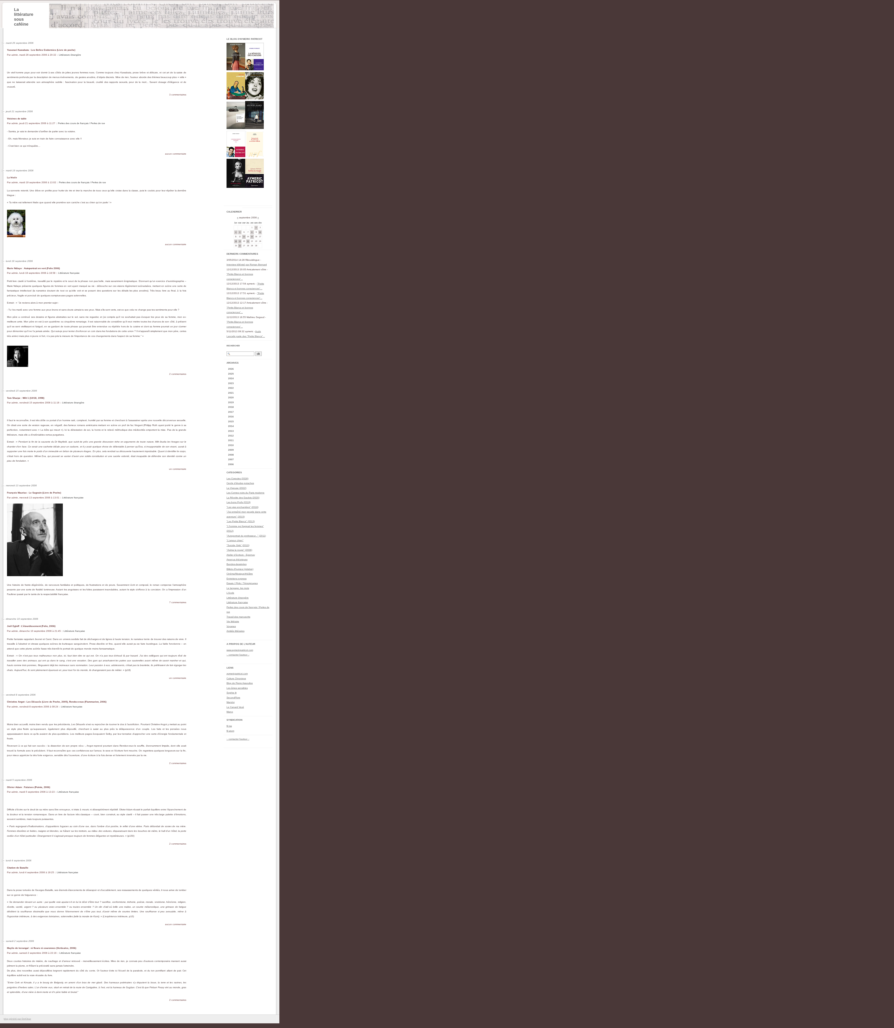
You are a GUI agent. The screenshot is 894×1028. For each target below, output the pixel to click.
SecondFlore (233, 697)
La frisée (12, 177)
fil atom (230, 731)
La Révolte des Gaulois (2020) (243, 497)
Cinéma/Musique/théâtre (240, 573)
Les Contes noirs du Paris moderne (245, 492)
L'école (230, 593)
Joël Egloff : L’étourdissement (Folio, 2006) (31, 626)
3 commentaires (177, 94)
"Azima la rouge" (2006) (239, 550)
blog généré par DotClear (17, 1019)
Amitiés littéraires (235, 631)
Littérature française (69, 273)
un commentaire (177, 469)
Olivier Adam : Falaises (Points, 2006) (28, 787)
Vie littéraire (233, 621)
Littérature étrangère (70, 55)
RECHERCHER (233, 346)
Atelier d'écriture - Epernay (241, 555)
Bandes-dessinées (237, 564)
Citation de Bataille (17, 867)
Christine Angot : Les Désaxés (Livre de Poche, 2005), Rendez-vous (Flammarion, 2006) (56, 701)
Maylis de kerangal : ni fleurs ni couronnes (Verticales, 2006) (41, 948)
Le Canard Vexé (235, 707)
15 (252, 236)
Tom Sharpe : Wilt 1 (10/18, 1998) (25, 398)
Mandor (231, 702)
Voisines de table (17, 118)
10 (260, 232)
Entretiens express (237, 578)
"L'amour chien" (235, 540)
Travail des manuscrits (238, 616)
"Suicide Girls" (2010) (238, 545)
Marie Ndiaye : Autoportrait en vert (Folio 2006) (33, 268)
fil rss (229, 726)
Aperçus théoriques (237, 559)
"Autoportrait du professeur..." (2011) (246, 535)
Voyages (231, 626)
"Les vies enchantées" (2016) (242, 507)
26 (240, 246)
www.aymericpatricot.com (240, 650)
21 (248, 241)
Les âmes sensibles (237, 688)
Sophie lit (232, 692)
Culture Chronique (236, 678)
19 (240, 241)
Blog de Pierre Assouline (240, 683)
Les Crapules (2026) (237, 478)
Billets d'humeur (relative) (240, 569)
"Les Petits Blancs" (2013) (241, 521)
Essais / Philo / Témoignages (242, 583)
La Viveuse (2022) (236, 488)
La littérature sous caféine (23, 17)
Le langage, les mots (238, 588)
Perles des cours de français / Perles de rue (81, 123)
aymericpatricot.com (237, 673)
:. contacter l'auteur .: (238, 654)
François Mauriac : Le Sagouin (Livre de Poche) (34, 492)
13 (244, 236)
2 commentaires (177, 374)
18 (236, 241)
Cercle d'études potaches (240, 483)
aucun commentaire (175, 153)
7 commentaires (177, 602)
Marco (230, 711)
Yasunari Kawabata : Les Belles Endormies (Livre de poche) (41, 50)
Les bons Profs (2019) (239, 502)
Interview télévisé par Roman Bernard (247, 264)
